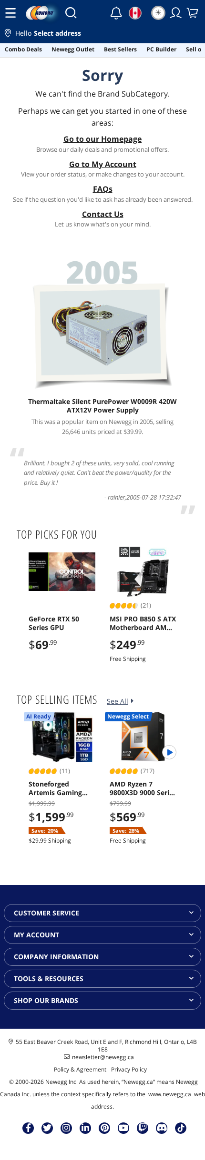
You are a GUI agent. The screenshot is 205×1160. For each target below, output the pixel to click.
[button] (102, 34)
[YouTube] (123, 1127)
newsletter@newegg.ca (103, 1057)
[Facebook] (28, 1127)
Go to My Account (102, 164)
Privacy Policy (129, 1069)
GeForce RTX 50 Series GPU (54, 623)
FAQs (103, 189)
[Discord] (161, 1127)
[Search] (71, 13)
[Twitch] (142, 1127)
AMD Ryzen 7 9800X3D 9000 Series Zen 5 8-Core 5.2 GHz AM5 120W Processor (143, 788)
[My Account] (176, 12)
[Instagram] (66, 1127)
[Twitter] (47, 1127)
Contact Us (102, 214)
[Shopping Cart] (193, 12)
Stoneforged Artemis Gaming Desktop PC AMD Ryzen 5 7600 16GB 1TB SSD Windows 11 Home (59, 788)
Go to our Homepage (102, 139)
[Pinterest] (105, 1127)
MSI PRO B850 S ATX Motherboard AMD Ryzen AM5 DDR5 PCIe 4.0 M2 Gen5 (143, 623)
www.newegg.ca (169, 1094)
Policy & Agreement (80, 1069)
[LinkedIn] (85, 1127)
